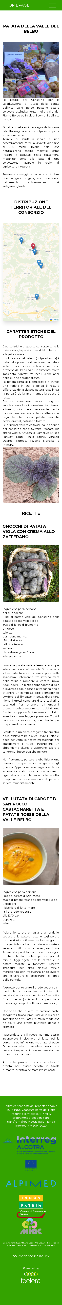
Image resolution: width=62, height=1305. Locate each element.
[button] (21, 240)
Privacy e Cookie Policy (31, 1256)
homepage (17, 5)
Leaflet (55, 319)
